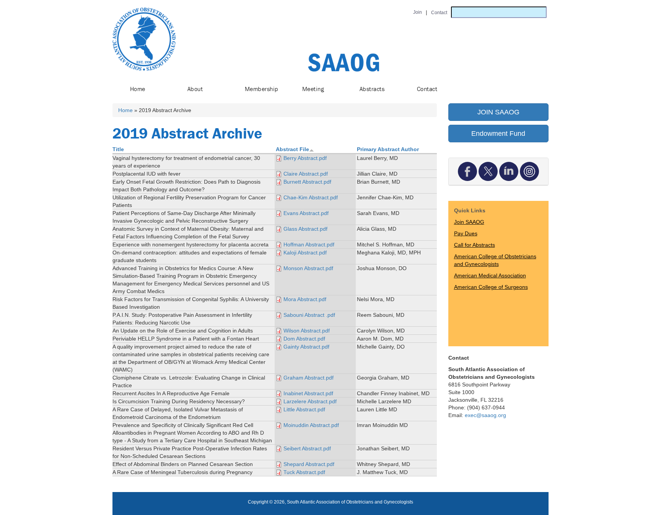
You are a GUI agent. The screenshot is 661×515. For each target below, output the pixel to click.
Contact (427, 89)
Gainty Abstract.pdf (306, 347)
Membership (261, 89)
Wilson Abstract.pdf (306, 331)
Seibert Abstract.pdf (307, 448)
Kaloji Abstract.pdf (305, 252)
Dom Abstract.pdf (304, 339)
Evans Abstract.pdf (306, 213)
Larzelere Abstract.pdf (310, 401)
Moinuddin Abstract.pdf (311, 425)
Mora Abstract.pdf (304, 299)
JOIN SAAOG (498, 112)
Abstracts (372, 89)
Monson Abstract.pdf (308, 268)
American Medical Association (490, 275)
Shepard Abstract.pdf (308, 464)
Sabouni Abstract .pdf (309, 315)
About (195, 89)
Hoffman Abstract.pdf (308, 244)
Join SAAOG (469, 222)
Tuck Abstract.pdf (304, 472)
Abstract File (292, 149)
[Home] (144, 39)
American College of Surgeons (491, 287)
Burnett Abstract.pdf (307, 182)
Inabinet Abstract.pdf (308, 393)
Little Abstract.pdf (304, 409)
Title (118, 149)
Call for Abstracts (474, 245)
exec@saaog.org (485, 415)
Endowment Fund (498, 133)
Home (137, 89)
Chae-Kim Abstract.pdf (310, 197)
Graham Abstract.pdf (308, 378)
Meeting (313, 89)
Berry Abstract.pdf (305, 158)
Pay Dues (465, 233)
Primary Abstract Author (388, 149)
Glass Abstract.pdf (305, 229)
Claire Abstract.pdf (305, 174)
